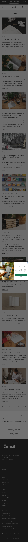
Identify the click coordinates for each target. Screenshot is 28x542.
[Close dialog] (27, 262)
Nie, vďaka (21, 276)
